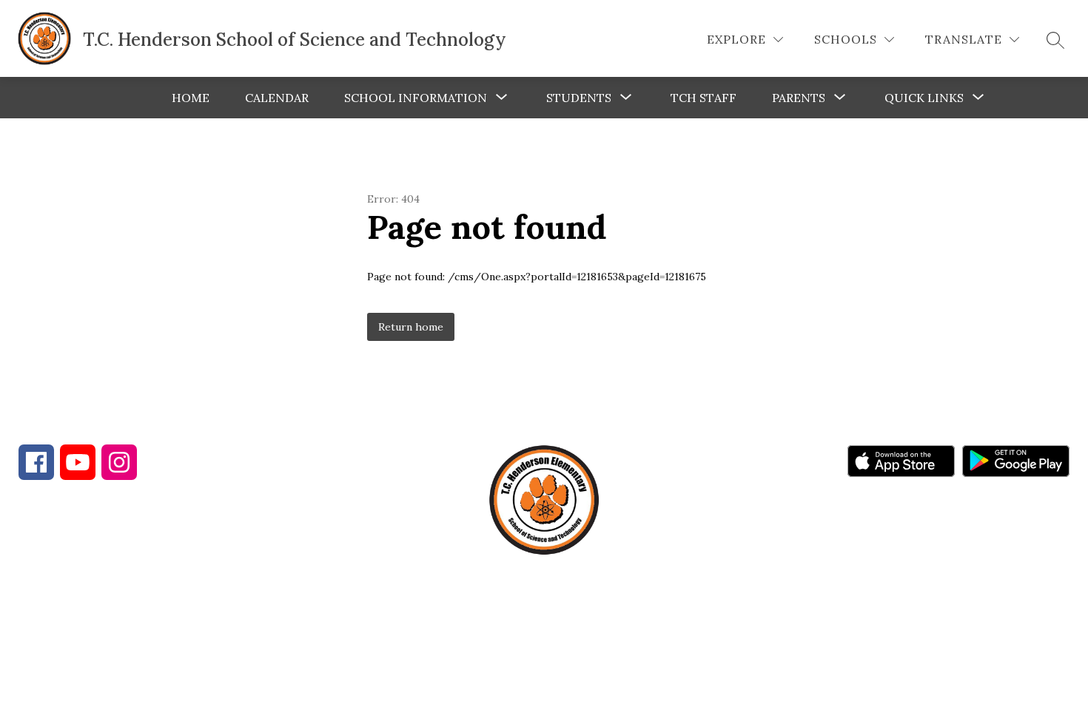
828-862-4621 (281, 586)
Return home (410, 327)
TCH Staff (703, 97)
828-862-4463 (149, 586)
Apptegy (575, 659)
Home (190, 97)
